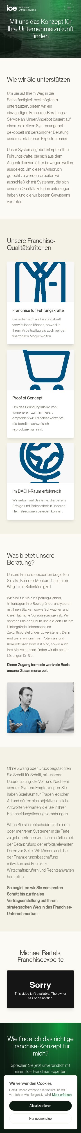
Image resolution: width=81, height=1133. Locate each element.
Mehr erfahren (62, 1095)
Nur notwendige (40, 1118)
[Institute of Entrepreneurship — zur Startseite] (21, 8)
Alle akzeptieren (40, 1106)
